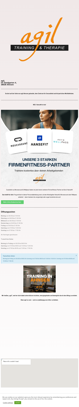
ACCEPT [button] (18, 402)
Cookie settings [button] (8, 403)
